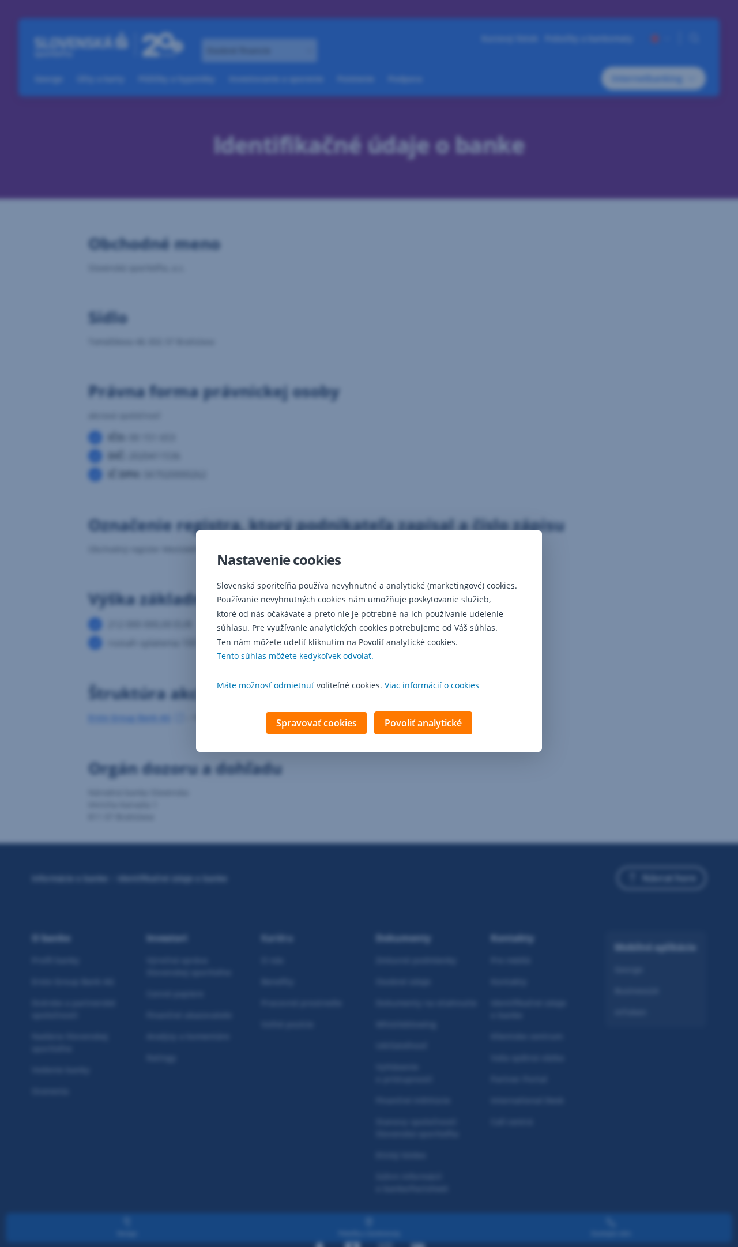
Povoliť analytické (423, 723)
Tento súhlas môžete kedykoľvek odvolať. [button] (295, 655)
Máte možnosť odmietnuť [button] (265, 685)
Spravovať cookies (316, 723)
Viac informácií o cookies (432, 685)
